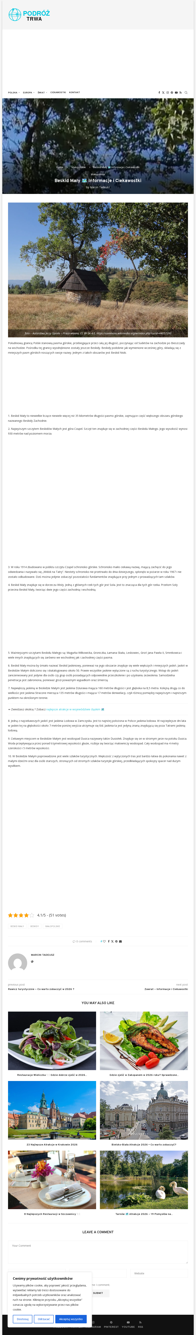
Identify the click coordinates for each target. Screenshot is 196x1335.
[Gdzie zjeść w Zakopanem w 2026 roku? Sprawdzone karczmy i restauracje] (144, 1041)
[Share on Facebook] (108, 941)
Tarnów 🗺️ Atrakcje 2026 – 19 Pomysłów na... (144, 1214)
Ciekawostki (58, 92)
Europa (27, 92)
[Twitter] (163, 92)
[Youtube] (176, 92)
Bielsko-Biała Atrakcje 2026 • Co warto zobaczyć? (144, 1144)
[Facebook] (159, 92)
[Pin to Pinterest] (116, 941)
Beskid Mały (17, 926)
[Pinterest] (172, 92)
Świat (41, 92)
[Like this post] (104, 941)
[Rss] (181, 92)
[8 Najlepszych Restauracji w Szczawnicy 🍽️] (52, 1180)
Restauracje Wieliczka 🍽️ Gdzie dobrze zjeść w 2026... (52, 1075)
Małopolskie (79, 167)
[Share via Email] (120, 941)
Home (59, 167)
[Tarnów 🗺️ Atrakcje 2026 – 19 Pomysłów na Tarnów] (144, 1180)
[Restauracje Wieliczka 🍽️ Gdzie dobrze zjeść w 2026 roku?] (52, 1041)
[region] (50, 1299)
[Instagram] (168, 92)
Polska (12, 92)
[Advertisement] (98, 58)
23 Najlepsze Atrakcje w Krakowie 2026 (52, 1144)
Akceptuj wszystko (71, 1319)
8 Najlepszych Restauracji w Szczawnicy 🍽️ (52, 1214)
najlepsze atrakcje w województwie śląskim (73, 709)
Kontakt (74, 92)
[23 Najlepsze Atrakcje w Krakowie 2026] (52, 1110)
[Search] (186, 92)
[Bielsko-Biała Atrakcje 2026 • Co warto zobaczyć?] (144, 1110)
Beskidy (34, 926)
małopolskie (52, 926)
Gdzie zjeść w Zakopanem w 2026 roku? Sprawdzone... (144, 1075)
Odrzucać (44, 1319)
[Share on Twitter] (112, 941)
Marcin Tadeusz (100, 187)
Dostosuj (23, 1319)
